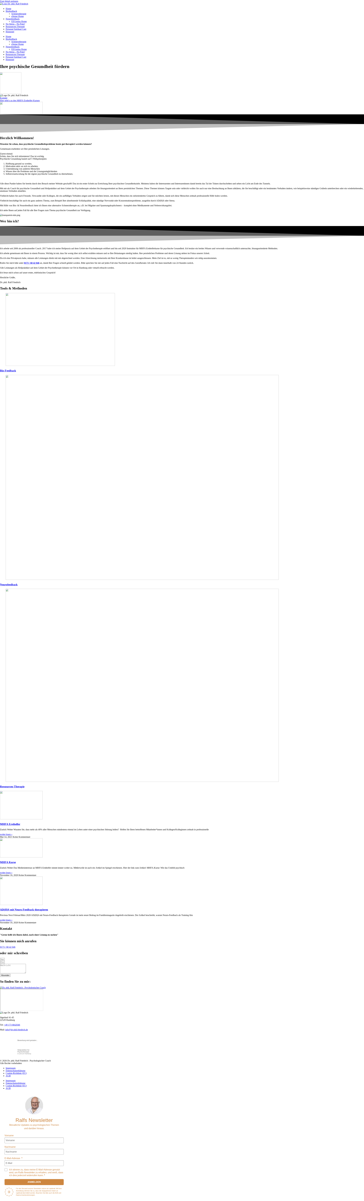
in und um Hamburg (24, 1051)
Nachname (10, 1147)
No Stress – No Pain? (15, 24)
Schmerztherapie (18, 14)
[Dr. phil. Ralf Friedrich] (34, 1105)
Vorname (9, 1135)
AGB (8, 1076)
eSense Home (17, 16)
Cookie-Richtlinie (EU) (16, 1073)
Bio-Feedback (8, 370)
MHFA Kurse (8, 862)
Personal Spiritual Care (16, 29)
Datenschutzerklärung (15, 1070)
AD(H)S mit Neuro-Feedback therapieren (24, 909)
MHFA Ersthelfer (10, 824)
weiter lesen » (6, 834)
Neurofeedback (12, 19)
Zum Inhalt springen (9, 1)
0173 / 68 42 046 (7, 947)
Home (8, 8)
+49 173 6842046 (12, 1025)
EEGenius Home (19, 21)
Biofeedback (11, 11)
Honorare (10, 31)
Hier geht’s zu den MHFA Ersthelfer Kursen (20, 100)
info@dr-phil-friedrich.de (16, 1029)
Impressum (10, 1068)
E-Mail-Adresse (13, 1158)
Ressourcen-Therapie (15, 26)
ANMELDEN (34, 1182)
